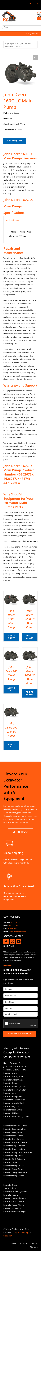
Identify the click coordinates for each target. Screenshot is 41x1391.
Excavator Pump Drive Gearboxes (17, 1152)
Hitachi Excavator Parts (13, 1063)
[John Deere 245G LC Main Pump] (29, 649)
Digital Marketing (21, 1232)
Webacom (7, 1236)
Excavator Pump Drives (13, 1155)
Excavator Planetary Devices (15, 1142)
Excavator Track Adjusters (14, 1198)
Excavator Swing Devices (13, 1165)
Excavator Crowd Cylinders (14, 1103)
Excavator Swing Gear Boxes (15, 1172)
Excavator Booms (10, 1083)
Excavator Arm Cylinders (13, 1076)
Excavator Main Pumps (13, 1135)
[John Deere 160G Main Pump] (11, 592)
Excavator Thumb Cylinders (15, 1191)
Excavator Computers (12, 1096)
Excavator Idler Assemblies (14, 1129)
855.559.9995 (16, 923)
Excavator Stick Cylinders (14, 1159)
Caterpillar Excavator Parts (14, 1070)
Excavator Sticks (10, 1162)
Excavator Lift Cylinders (13, 1132)
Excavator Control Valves (14, 1100)
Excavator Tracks (10, 1195)
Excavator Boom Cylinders (14, 1086)
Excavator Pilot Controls (13, 1139)
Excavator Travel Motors (13, 1205)
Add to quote (14, 141)
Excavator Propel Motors (14, 1149)
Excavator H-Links (11, 1113)
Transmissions (9, 1188)
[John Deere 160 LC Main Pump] (11, 705)
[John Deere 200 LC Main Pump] (11, 649)
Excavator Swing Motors (13, 1175)
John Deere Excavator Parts (15, 1066)
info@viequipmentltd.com (18, 931)
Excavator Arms (10, 1073)
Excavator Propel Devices (14, 1146)
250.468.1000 (13, 926)
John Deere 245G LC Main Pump (30, 675)
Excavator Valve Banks (12, 1208)
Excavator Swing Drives (13, 1169)
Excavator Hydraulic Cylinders (16, 1116)
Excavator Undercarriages (14, 1211)
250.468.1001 (12, 928)
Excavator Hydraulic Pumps (15, 1125)
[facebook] (6, 941)
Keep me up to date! (20, 1033)
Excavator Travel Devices (14, 1201)
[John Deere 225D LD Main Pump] (29, 592)
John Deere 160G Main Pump (11, 619)
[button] (35, 57)
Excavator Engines (11, 1106)
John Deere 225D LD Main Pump (30, 619)
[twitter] (12, 941)
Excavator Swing (10, 1185)
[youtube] (18, 941)
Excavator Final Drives (12, 1110)
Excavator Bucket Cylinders (15, 1090)
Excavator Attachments (13, 1080)
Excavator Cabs (10, 1093)
